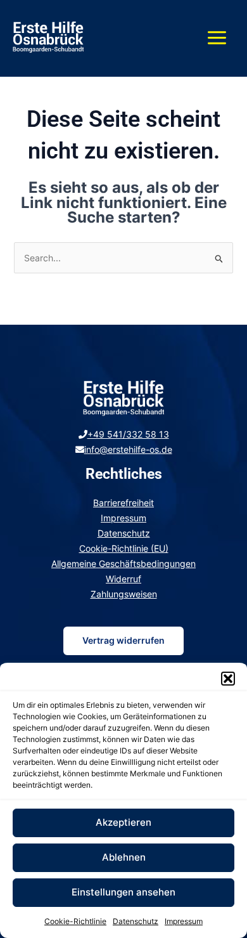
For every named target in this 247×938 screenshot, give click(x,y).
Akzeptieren (123, 822)
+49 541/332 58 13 (128, 434)
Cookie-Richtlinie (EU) (123, 548)
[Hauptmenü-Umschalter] (217, 38)
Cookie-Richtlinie (75, 921)
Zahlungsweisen (124, 594)
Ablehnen (124, 857)
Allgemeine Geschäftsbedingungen (123, 563)
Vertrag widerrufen (123, 640)
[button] (228, 678)
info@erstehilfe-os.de (128, 449)
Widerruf (123, 578)
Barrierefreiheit (123, 502)
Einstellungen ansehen (123, 892)
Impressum (184, 921)
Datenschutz (135, 921)
